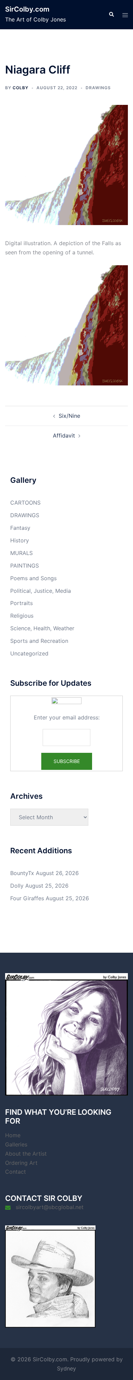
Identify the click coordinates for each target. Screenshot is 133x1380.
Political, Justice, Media (40, 590)
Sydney (66, 1368)
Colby (20, 87)
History (19, 540)
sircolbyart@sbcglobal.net (50, 1207)
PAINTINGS (24, 565)
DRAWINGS (98, 87)
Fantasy (20, 527)
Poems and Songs (33, 578)
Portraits (21, 603)
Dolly (17, 885)
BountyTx (22, 873)
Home (12, 1135)
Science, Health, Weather (42, 628)
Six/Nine (69, 415)
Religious (21, 615)
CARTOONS (25, 502)
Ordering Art (21, 1162)
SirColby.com (27, 9)
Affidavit (64, 435)
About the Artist (26, 1153)
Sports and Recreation (39, 640)
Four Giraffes (27, 898)
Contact (15, 1171)
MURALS (21, 553)
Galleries (16, 1144)
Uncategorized (29, 653)
